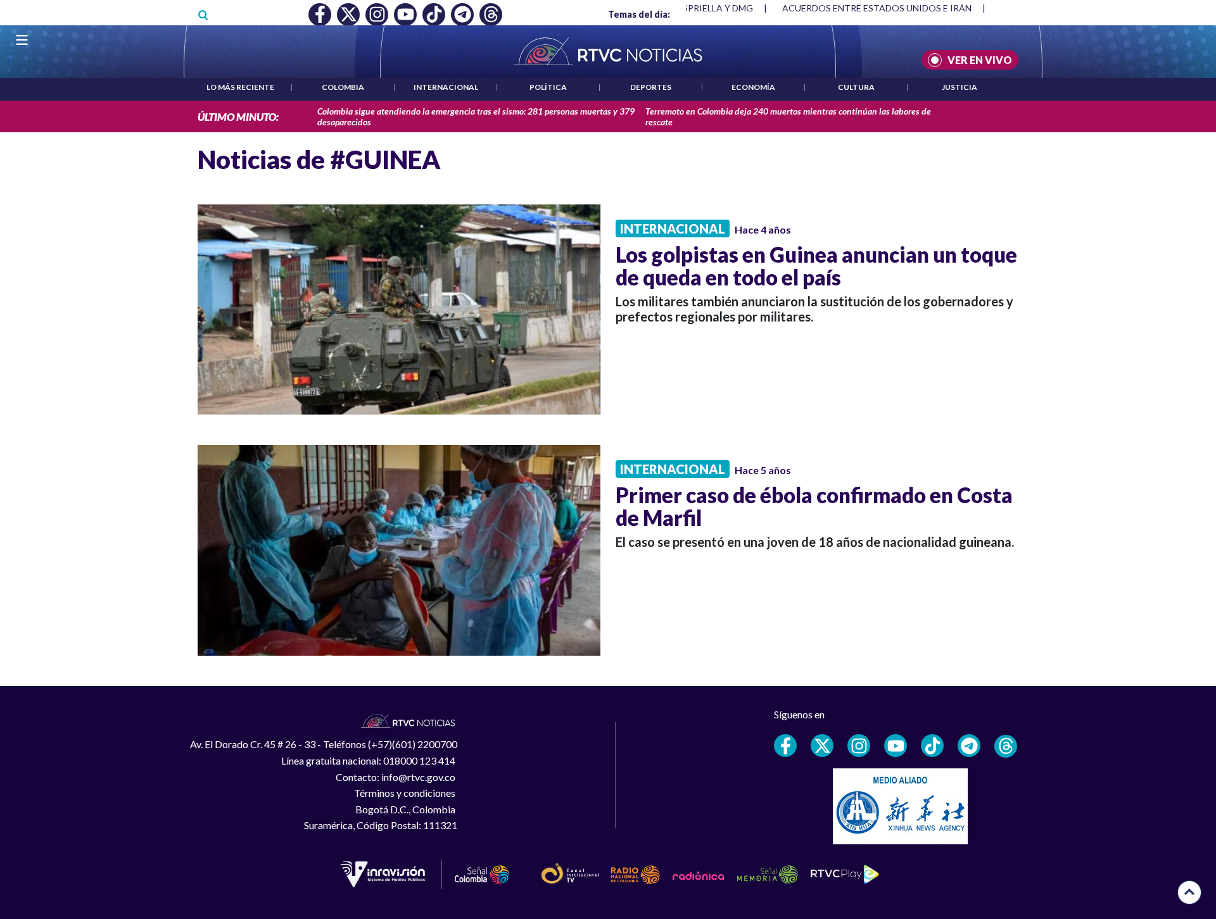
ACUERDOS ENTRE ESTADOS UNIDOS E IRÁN (877, 8)
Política (548, 87)
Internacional (446, 87)
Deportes (650, 87)
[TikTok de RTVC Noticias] (932, 745)
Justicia (959, 87)
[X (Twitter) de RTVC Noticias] (822, 745)
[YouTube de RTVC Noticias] (895, 745)
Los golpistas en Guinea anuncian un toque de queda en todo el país (816, 266)
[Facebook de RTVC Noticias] (785, 745)
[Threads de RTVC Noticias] (1005, 746)
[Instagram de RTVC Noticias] (858, 745)
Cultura (856, 87)
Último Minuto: (238, 116)
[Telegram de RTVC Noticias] (969, 745)
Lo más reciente (240, 87)
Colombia (343, 87)
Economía (753, 87)
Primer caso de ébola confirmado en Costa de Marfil (814, 506)
